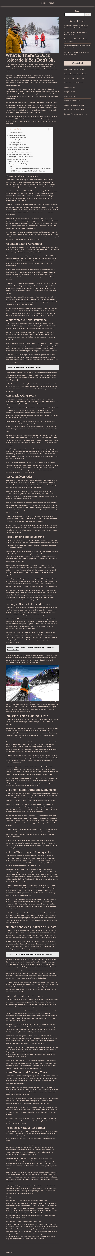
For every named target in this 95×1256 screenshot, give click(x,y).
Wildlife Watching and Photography (20, 154)
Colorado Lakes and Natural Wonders (75, 74)
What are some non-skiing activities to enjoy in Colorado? (33, 168)
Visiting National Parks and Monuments (20, 152)
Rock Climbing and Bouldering (17, 145)
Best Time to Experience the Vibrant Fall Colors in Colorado (76, 53)
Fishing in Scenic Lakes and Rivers (18, 147)
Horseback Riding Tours (15, 140)
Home (43, 3)
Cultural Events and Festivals (17, 159)
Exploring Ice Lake (69, 87)
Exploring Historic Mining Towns (18, 149)
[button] (49, 130)
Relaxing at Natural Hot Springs (18, 164)
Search (77, 11)
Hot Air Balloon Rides (14, 142)
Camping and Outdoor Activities (74, 69)
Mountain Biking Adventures (16, 135)
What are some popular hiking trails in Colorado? (30, 171)
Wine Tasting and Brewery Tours (19, 161)
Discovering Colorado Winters (73, 83)
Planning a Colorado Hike (72, 101)
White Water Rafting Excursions (18, 137)
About (51, 3)
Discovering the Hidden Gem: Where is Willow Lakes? (76, 40)
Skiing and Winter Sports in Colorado (75, 114)
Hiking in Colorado (69, 92)
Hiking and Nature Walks (15, 132)
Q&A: (10, 166)
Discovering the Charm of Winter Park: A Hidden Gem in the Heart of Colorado (77, 26)
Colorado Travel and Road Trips (74, 78)
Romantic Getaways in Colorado (74, 105)
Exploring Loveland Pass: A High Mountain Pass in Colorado (77, 47)
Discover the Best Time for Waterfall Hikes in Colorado (75, 33)
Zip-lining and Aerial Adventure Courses (21, 156)
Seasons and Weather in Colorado (74, 109)
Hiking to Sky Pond (70, 96)
